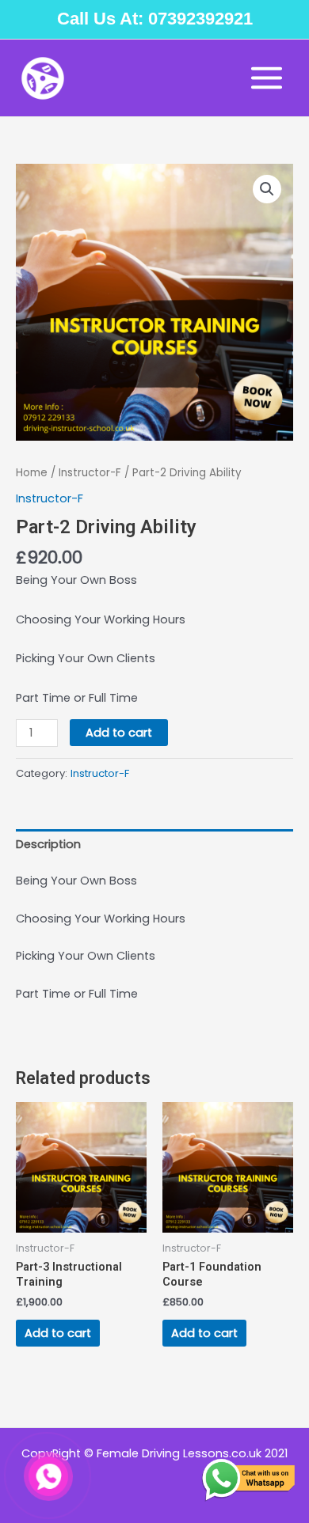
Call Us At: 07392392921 (155, 18)
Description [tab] (48, 844)
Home (32, 472)
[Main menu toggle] (266, 77)
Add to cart (119, 733)
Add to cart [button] (58, 1333)
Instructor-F (90, 472)
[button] (267, 189)
